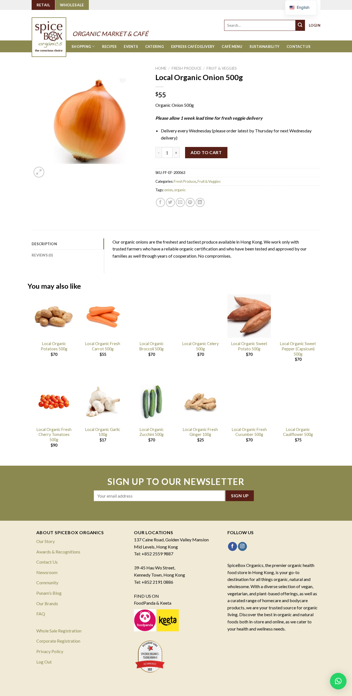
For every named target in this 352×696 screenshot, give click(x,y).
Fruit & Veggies (222, 68)
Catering (154, 46)
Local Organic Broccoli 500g (151, 346)
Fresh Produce (186, 68)
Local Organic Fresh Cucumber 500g (249, 432)
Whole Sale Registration (58, 630)
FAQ (40, 613)
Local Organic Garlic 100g (102, 432)
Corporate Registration (58, 640)
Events (131, 46)
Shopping (81, 46)
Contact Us (298, 46)
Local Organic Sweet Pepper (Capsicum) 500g (298, 348)
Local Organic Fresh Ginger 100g (200, 432)
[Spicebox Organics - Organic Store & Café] (54, 30)
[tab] (68, 243)
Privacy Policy (49, 651)
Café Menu (232, 46)
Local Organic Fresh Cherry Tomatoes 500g (54, 434)
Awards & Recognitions (58, 551)
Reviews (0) (42, 255)
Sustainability (264, 46)
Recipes (109, 46)
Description (44, 244)
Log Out (44, 661)
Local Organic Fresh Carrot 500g (102, 346)
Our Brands (47, 603)
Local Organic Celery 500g (200, 346)
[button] (338, 681)
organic (180, 190)
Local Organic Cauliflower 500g (298, 432)
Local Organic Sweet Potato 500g (249, 346)
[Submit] (300, 25)
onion (168, 190)
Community (47, 582)
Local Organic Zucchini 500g (151, 432)
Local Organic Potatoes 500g (54, 346)
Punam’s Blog (49, 593)
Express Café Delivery (193, 46)
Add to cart (206, 152)
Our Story (45, 541)
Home (160, 68)
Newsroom (46, 572)
